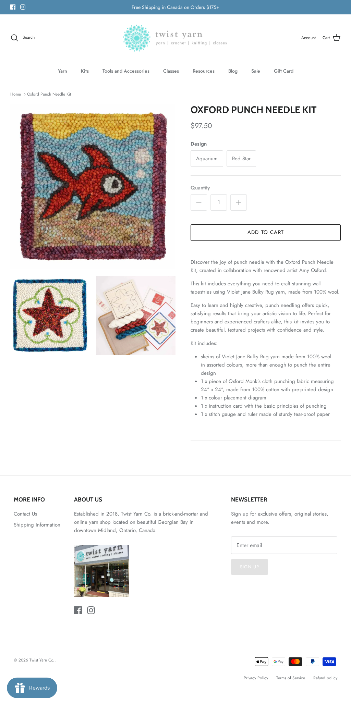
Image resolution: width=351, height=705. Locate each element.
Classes (171, 70)
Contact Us (25, 514)
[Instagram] (22, 7)
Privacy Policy (256, 678)
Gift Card (283, 70)
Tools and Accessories (125, 70)
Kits (85, 70)
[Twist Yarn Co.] (175, 37)
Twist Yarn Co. (42, 660)
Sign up (249, 567)
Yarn (62, 70)
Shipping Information (37, 525)
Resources (204, 70)
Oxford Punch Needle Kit (49, 94)
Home (15, 94)
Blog (233, 70)
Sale (255, 70)
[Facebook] (12, 7)
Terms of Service (290, 678)
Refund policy (325, 678)
